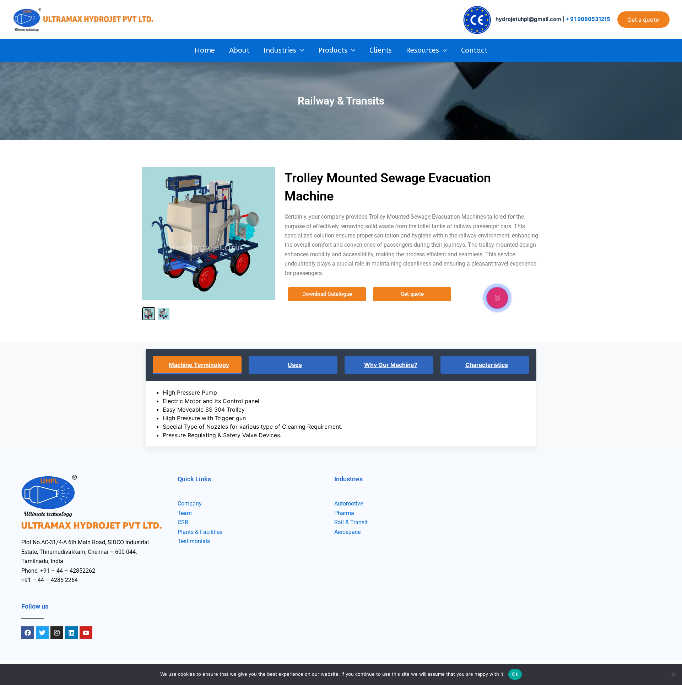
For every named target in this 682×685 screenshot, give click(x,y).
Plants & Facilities (200, 532)
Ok (515, 674)
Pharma (344, 513)
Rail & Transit (351, 522)
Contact (474, 50)
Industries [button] (280, 50)
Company (190, 503)
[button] (643, 19)
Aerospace (347, 532)
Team (185, 513)
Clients (380, 50)
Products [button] (332, 50)
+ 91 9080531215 (587, 19)
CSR (183, 522)
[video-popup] (497, 298)
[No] (673, 674)
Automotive (348, 503)
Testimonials (194, 541)
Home (205, 50)
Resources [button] (422, 50)
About (239, 50)
